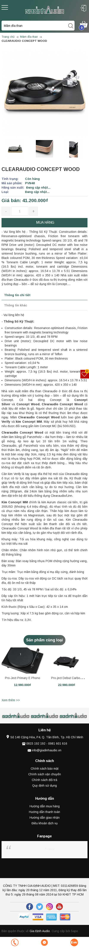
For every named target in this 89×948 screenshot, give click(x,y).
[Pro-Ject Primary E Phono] (22, 660)
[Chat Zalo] (74, 942)
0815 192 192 (35, 743)
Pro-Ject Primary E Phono (22, 678)
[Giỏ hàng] (83, 24)
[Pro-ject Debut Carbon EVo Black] (66, 660)
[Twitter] (39, 906)
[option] (15, 148)
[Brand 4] (73, 715)
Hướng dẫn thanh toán (44, 812)
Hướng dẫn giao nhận (45, 817)
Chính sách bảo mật (45, 768)
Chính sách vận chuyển (44, 774)
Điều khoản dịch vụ (45, 823)
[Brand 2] (16, 715)
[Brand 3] (44, 715)
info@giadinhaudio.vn (46, 750)
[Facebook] (29, 906)
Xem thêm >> (11, 700)
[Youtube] (59, 906)
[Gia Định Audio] (44, 10)
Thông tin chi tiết (17, 295)
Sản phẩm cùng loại (44, 640)
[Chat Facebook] (44, 942)
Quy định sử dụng (44, 785)
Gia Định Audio (40, 931)
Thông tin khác (15, 305)
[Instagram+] (49, 906)
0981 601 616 (57, 743)
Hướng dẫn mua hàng (45, 806)
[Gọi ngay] (15, 942)
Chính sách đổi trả (44, 780)
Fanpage (50, 849)
